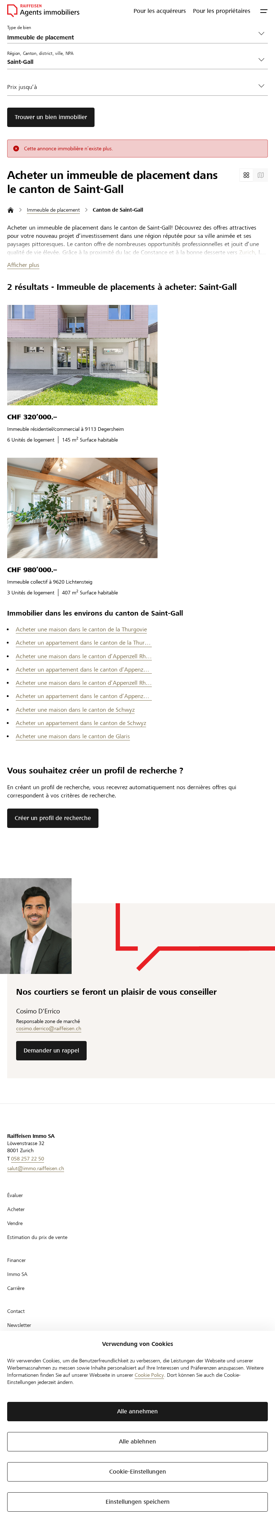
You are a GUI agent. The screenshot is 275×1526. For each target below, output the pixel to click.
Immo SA (17, 1274)
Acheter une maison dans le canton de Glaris (73, 736)
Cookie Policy (149, 1375)
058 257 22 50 (27, 1159)
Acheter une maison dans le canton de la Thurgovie (81, 629)
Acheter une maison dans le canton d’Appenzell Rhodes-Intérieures (84, 682)
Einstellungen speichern (138, 1501)
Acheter (16, 1209)
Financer (16, 1260)
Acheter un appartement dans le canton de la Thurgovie (84, 642)
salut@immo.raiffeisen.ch (35, 1168)
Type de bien (19, 27)
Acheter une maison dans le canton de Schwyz (75, 709)
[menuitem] (160, 11)
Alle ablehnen (137, 1441)
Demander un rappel (51, 1050)
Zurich (247, 252)
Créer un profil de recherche (53, 818)
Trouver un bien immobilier (51, 117)
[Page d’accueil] (10, 210)
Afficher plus (23, 265)
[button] (264, 11)
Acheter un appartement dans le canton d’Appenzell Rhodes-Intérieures (84, 696)
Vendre (15, 1223)
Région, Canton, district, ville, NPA (40, 53)
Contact (16, 1311)
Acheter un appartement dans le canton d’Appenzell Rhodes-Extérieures (84, 669)
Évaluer (15, 1195)
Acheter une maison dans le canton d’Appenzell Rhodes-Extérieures (84, 656)
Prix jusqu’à (22, 87)
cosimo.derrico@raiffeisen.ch (48, 1028)
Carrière (15, 1288)
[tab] (246, 175)
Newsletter (19, 1325)
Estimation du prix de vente (37, 1237)
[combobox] (131, 62)
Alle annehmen (137, 1411)
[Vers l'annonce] (82, 355)
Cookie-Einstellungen (137, 1471)
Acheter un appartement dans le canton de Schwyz (81, 723)
